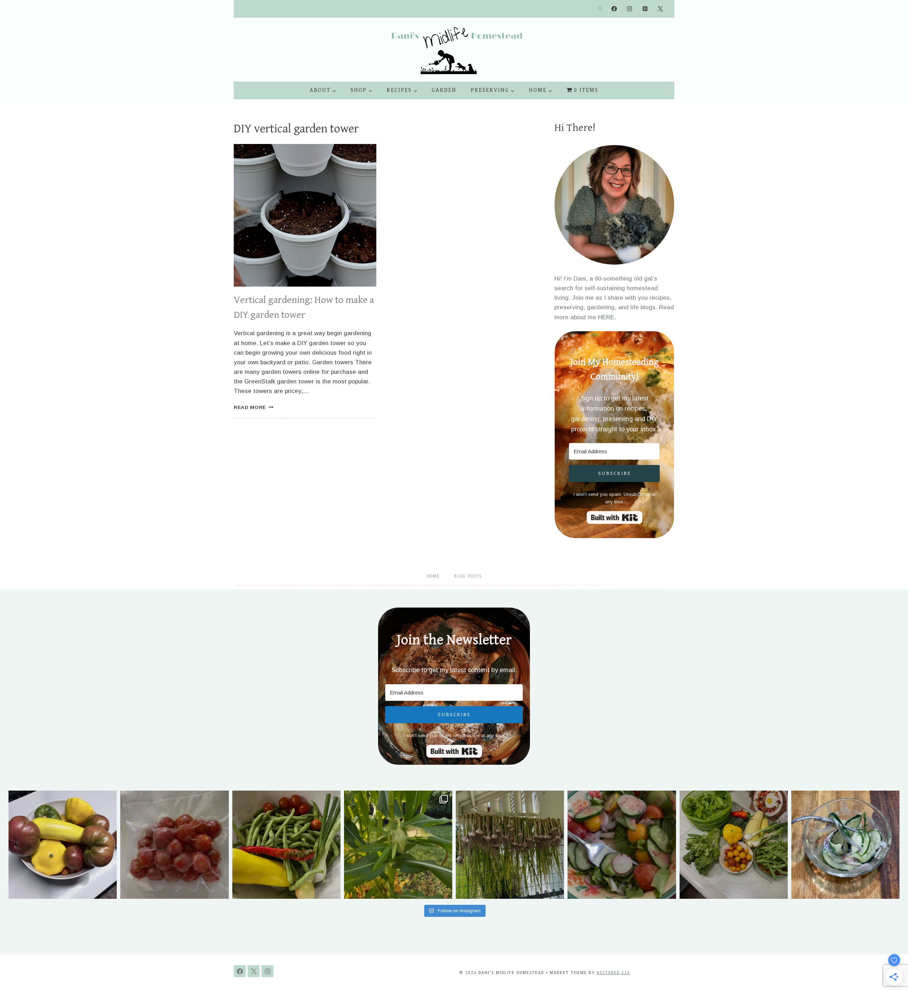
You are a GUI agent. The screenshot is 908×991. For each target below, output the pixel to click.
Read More (253, 407)
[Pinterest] (645, 9)
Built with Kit (614, 517)
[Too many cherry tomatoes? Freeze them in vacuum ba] (174, 845)
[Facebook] (614, 9)
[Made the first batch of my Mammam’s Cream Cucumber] (845, 845)
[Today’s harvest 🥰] (286, 845)
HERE (606, 317)
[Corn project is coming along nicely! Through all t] (398, 845)
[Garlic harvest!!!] (510, 845)
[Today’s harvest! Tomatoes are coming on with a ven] (63, 845)
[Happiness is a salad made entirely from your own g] (622, 845)
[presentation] (305, 215)
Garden (444, 90)
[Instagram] (629, 9)
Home (433, 576)
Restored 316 (613, 972)
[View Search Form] (600, 9)
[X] (660, 9)
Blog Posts (468, 576)
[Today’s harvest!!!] (734, 845)
